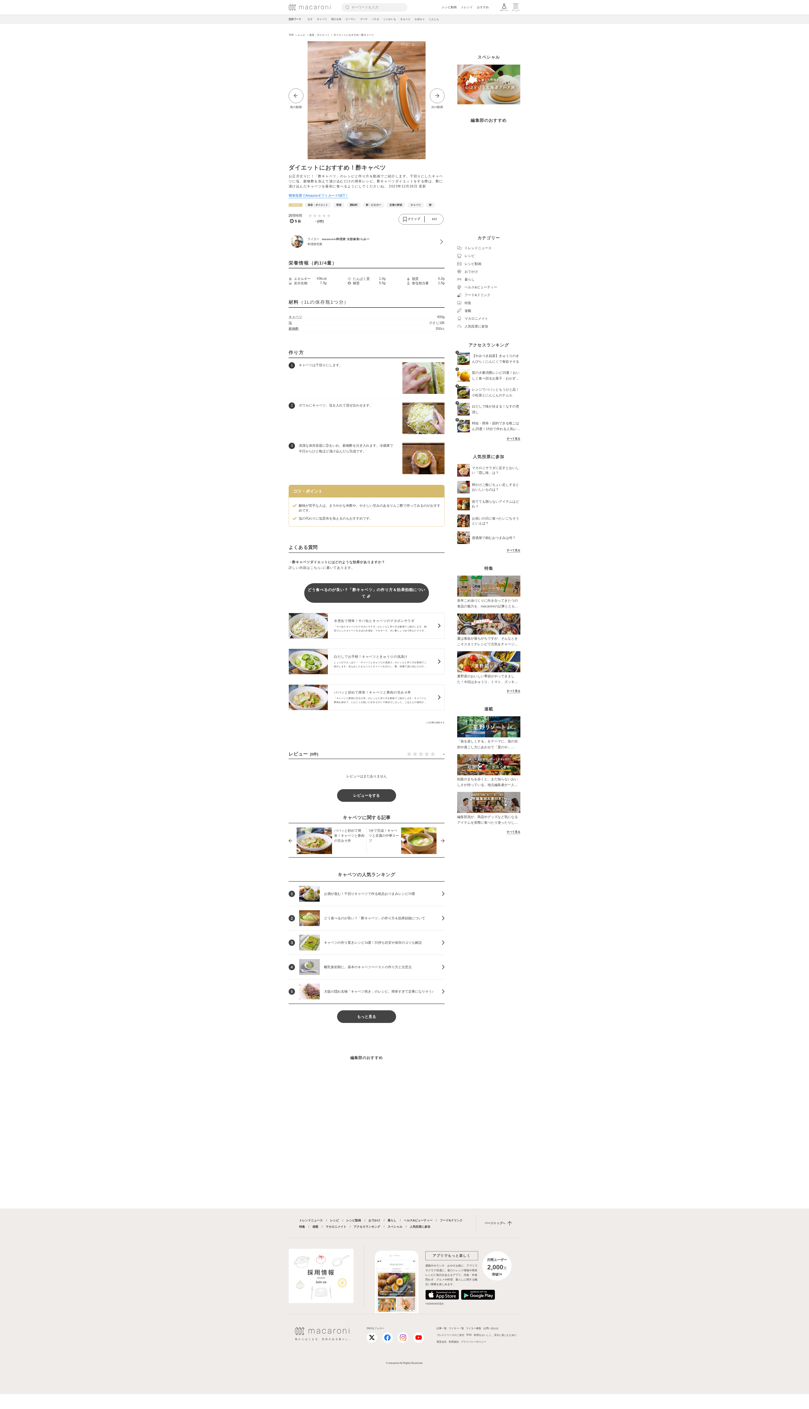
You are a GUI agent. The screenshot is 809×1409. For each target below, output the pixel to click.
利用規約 (454, 1341)
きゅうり (405, 19)
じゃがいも (389, 19)
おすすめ (483, 7)
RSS (469, 1334)
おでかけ (374, 1220)
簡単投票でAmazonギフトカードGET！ (318, 195)
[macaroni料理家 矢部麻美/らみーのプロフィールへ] (367, 242)
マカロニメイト (336, 1226)
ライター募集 (473, 1328)
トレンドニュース (311, 1220)
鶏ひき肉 (336, 19)
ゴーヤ (363, 19)
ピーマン (351, 19)
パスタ (375, 19)
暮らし (392, 1220)
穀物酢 (294, 328)
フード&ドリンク (451, 1220)
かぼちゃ (420, 19)
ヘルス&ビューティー (418, 1220)
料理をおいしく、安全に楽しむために (495, 1335)
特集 (302, 1226)
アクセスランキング (367, 1226)
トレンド (467, 7)
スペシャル (395, 1226)
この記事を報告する (435, 722)
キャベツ (322, 19)
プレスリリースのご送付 (450, 1335)
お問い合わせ (490, 1328)
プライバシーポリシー (473, 1341)
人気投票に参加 (420, 1226)
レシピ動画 (449, 7)
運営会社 (442, 1341)
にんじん (434, 19)
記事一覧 (442, 1328)
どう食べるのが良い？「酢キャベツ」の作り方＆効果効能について (367, 593)
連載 (315, 1226)
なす (310, 19)
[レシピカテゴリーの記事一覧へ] (296, 205)
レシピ (334, 1220)
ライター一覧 (456, 1328)
